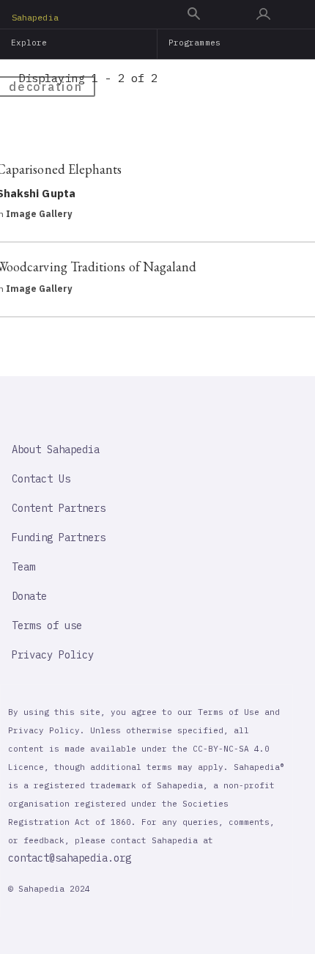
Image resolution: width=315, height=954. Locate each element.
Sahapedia (35, 17)
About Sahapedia (56, 449)
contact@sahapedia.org (69, 858)
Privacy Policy (53, 654)
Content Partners (58, 508)
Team (23, 566)
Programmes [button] (194, 42)
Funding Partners (58, 537)
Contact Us (41, 478)
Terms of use (47, 625)
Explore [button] (29, 42)
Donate (29, 596)
